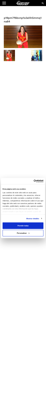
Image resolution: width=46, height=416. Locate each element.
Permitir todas (23, 226)
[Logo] (15, 4)
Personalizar (22, 233)
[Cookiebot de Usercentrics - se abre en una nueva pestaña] (33, 181)
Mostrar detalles (32, 218)
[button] (43, 3)
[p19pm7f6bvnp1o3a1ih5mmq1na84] (23, 47)
